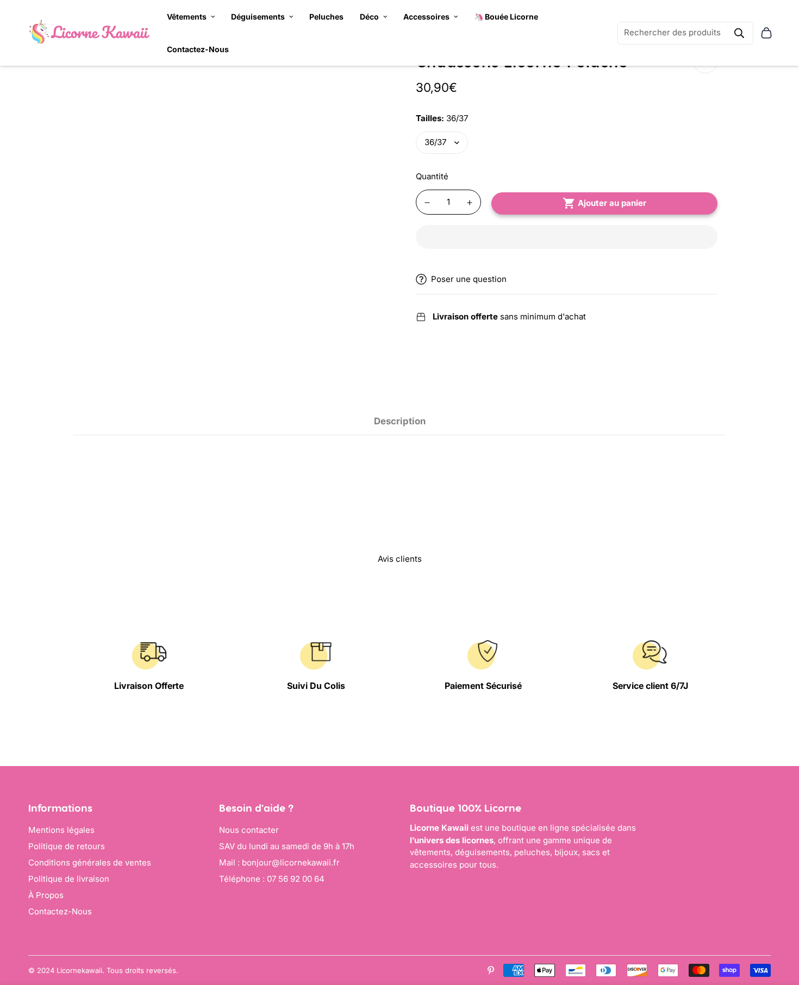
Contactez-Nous (198, 49)
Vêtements (187, 16)
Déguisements (258, 16)
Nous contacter (249, 830)
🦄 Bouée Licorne (506, 16)
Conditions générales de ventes (89, 862)
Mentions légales (61, 830)
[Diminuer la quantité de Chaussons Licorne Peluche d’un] (427, 202)
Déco (369, 16)
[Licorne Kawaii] (89, 33)
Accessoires (426, 16)
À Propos (46, 895)
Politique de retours (66, 846)
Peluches (326, 16)
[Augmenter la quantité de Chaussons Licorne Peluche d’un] (469, 202)
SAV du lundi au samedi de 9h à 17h (286, 846)
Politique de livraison (68, 879)
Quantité (432, 176)
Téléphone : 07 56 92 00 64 (271, 879)
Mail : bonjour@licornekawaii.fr (279, 862)
